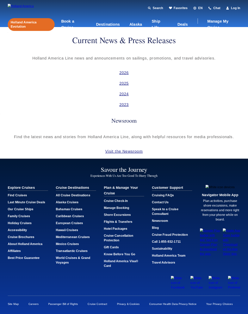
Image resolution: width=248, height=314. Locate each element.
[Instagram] (215, 287)
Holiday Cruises (20, 223)
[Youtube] (196, 287)
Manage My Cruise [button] (218, 24)
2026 (124, 73)
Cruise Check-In (116, 201)
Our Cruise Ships (21, 209)
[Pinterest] (234, 287)
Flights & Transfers (118, 221)
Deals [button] (182, 24)
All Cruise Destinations (73, 195)
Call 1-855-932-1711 (166, 241)
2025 (124, 83)
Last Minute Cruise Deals (26, 202)
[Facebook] (178, 287)
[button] (34, 8)
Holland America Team (168, 255)
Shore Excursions (117, 214)
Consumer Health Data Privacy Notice (172, 303)
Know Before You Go (119, 254)
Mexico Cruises (67, 244)
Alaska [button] (135, 24)
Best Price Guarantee (24, 258)
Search (158, 8)
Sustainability (162, 248)
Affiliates (14, 251)
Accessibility (17, 230)
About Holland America (25, 244)
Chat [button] (216, 8)
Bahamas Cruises (69, 209)
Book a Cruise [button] (67, 24)
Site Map (13, 303)
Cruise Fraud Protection (170, 234)
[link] (178, 8)
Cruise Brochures (21, 237)
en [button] (200, 8)
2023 (124, 104)
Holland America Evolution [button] (24, 24)
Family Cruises (19, 216)
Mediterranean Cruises (73, 237)
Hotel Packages (115, 228)
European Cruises (69, 223)
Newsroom (160, 220)
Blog (155, 227)
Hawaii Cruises (67, 230)
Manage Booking (116, 207)
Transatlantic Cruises (72, 251)
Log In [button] (235, 8)
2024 (124, 94)
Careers (33, 303)
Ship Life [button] (156, 24)
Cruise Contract (97, 303)
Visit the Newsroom (124, 151)
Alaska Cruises (67, 202)
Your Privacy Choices (219, 303)
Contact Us (160, 202)
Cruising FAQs (163, 195)
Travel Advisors (163, 262)
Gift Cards (111, 247)
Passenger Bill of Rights (63, 303)
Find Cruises (17, 195)
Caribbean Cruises (70, 216)
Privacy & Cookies (128, 303)
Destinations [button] (108, 24)
